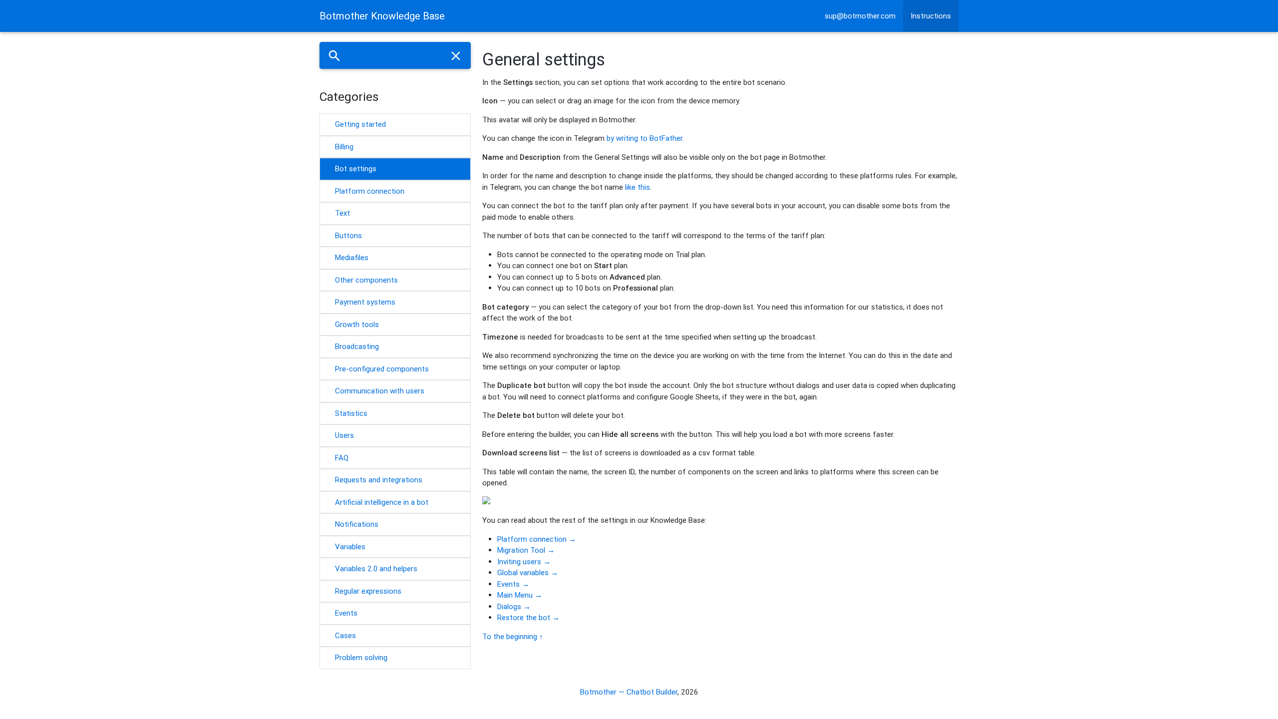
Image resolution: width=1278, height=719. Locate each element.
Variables (350, 546)
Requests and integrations (378, 479)
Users (344, 435)
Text (342, 213)
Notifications (356, 524)
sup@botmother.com (860, 15)
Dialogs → (514, 606)
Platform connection (369, 191)
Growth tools (357, 324)
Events (346, 613)
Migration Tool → (526, 550)
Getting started (360, 124)
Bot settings (355, 168)
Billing (344, 146)
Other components (366, 280)
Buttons (348, 235)
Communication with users (379, 390)
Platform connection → (536, 539)
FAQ (341, 457)
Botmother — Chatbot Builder (628, 692)
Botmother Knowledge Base (382, 15)
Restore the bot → (528, 617)
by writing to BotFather (644, 138)
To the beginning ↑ (512, 636)
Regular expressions (368, 591)
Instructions (931, 15)
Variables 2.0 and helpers (376, 568)
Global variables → (527, 572)
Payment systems (365, 302)
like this (637, 187)
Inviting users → (524, 561)
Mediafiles (351, 257)
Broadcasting (357, 346)
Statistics (351, 413)
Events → (513, 584)
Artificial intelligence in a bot (381, 502)
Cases (345, 635)
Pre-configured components (382, 368)
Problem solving (361, 657)
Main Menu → (519, 595)
